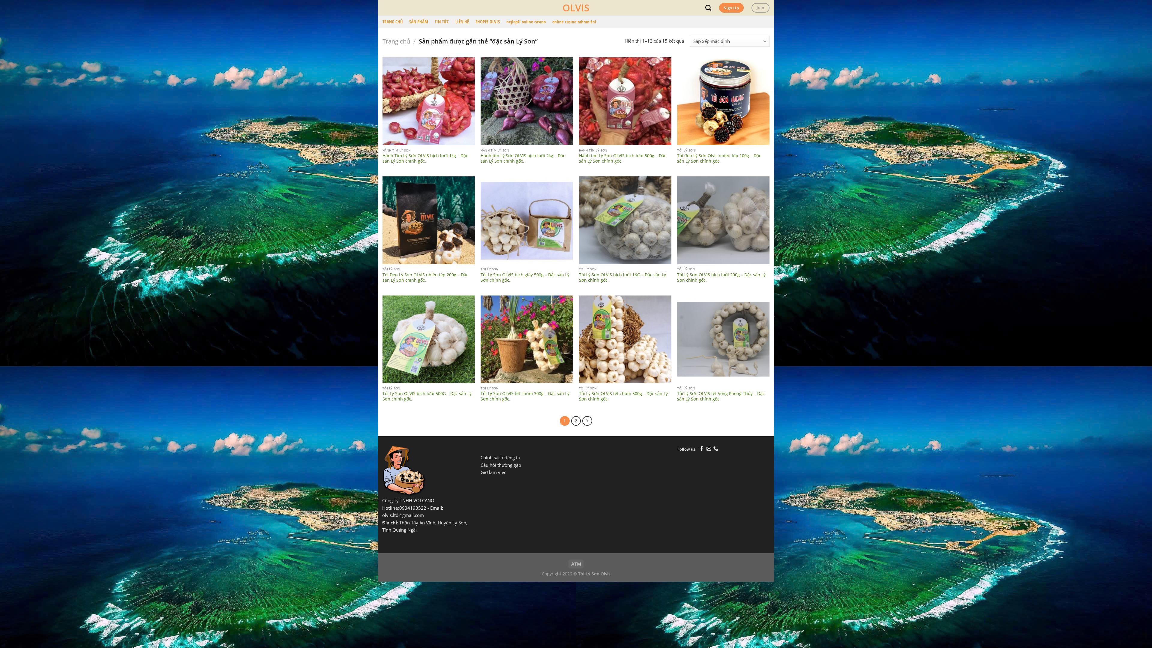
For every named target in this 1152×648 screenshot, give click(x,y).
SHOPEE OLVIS (488, 22)
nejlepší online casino (526, 22)
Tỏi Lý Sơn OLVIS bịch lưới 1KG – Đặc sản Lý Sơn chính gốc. (622, 277)
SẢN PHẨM (418, 22)
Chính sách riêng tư (500, 457)
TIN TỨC (442, 22)
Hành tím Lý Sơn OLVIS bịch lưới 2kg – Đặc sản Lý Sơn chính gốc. (523, 158)
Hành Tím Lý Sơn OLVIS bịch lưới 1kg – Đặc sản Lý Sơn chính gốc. (425, 158)
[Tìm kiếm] (708, 7)
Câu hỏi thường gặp (501, 465)
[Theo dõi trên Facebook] (701, 449)
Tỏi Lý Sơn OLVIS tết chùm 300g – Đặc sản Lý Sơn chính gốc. (525, 396)
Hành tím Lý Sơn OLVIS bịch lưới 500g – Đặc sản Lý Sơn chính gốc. (622, 158)
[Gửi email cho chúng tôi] (708, 449)
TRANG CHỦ (392, 22)
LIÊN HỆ (462, 22)
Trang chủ (396, 41)
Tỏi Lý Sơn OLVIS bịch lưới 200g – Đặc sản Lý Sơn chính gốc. (721, 277)
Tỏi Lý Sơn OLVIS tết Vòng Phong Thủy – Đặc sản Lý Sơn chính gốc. (721, 396)
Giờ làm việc (493, 472)
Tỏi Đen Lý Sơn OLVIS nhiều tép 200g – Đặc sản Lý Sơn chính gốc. (425, 277)
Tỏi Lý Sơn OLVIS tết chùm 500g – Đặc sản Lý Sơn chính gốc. (623, 396)
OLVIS (576, 8)
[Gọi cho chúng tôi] (715, 449)
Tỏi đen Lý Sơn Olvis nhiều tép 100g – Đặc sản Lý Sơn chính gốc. (719, 158)
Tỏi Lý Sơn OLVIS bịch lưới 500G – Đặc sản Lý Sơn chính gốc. (427, 396)
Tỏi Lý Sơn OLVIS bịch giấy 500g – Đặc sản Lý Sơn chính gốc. (525, 277)
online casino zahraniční (574, 22)
